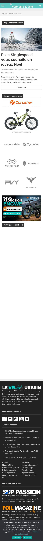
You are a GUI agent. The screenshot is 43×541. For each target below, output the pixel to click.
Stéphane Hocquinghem (29, 69)
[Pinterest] (16, 419)
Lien (3, 478)
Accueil (4, 13)
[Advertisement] (21, 255)
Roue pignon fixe (8, 473)
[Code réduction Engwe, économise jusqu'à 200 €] (21, 208)
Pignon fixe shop (28, 473)
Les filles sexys (27, 468)
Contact (5, 463)
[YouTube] (21, 419)
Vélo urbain (26, 463)
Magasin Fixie (7, 465)
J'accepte (16, 537)
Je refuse (27, 537)
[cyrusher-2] (21, 116)
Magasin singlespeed (29, 465)
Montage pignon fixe (9, 475)
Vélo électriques (27, 470)
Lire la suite (21, 87)
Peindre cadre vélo (9, 470)
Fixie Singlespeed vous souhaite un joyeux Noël (17, 59)
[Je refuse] (40, 530)
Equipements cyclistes (10, 468)
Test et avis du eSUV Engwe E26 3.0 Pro (20, 458)
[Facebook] (4, 419)
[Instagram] (27, 419)
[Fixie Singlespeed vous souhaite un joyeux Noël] (21, 39)
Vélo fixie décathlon (29, 475)
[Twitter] (10, 419)
